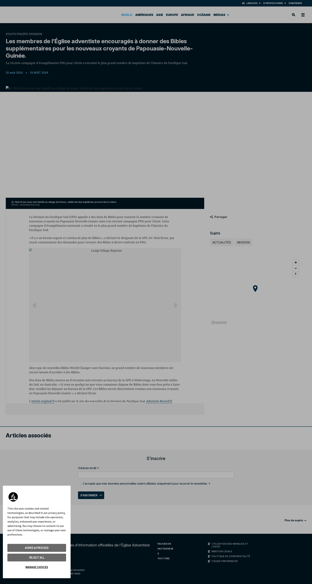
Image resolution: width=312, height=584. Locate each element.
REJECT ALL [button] (36, 557)
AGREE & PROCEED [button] (37, 547)
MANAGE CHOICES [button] (36, 567)
